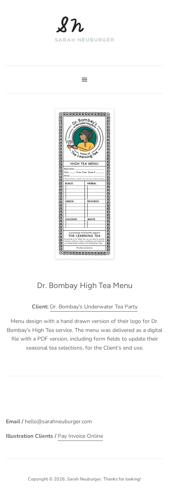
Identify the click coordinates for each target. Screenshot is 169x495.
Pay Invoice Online (80, 436)
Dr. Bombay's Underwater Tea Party (94, 306)
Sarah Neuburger (84, 479)
